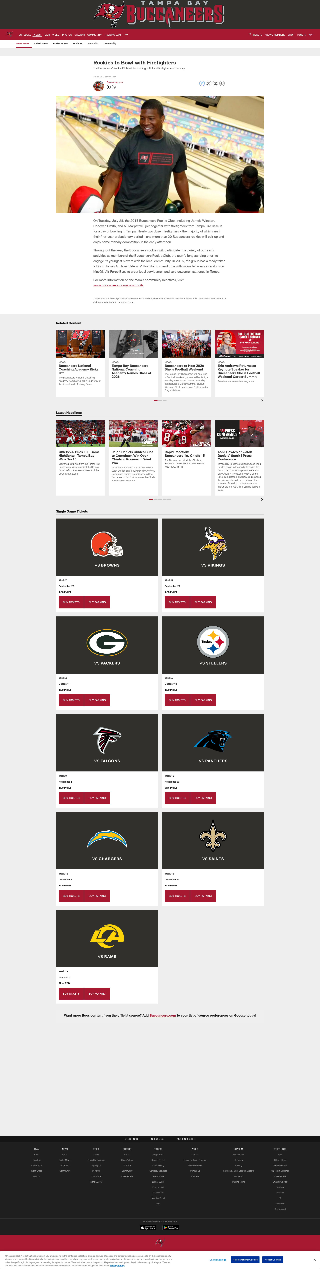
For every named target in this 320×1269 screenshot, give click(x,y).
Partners (195, 1176)
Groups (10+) (158, 1187)
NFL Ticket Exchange (280, 1171)
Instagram (280, 1203)
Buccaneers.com (115, 82)
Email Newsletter (280, 1182)
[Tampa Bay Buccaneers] (160, 1243)
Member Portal (158, 1198)
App (280, 1154)
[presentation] (262, 401)
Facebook (280, 1192)
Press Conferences (96, 1160)
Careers (195, 1154)
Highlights (96, 1165)
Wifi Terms (239, 1176)
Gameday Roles (195, 1165)
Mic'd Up (96, 1171)
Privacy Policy (117, 1265)
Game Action (127, 1160)
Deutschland (280, 1209)
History (36, 1176)
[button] (155, 400)
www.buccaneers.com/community (118, 285)
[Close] (314, 1259)
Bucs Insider (96, 1176)
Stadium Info (238, 1154)
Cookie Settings (218, 1259)
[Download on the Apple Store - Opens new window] (148, 1228)
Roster (37, 1154)
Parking (238, 1165)
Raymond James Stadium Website (238, 1171)
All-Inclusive (158, 1176)
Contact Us (195, 1171)
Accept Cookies (273, 1259)
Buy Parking (97, 602)
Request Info (158, 1192)
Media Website (280, 1165)
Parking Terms (238, 1182)
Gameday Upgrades (158, 1171)
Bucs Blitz (65, 1165)
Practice (127, 1165)
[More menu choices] (126, 34)
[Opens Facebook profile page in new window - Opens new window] (109, 87)
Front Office (36, 1171)
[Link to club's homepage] (9, 34)
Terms (158, 1203)
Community (65, 1171)
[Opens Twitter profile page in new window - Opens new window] (114, 87)
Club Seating (158, 1165)
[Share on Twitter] (208, 85)
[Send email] (215, 85)
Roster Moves (65, 1160)
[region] (160, 1260)
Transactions (36, 1165)
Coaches (36, 1160)
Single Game (158, 1154)
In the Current (96, 1182)
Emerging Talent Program (195, 1160)
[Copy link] (222, 83)
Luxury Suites (158, 1182)
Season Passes (158, 1160)
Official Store (280, 1160)
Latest (65, 1154)
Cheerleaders (127, 1176)
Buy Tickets (71, 602)
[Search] (250, 34)
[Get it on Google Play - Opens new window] (171, 1229)
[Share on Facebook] (202, 85)
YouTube (280, 1187)
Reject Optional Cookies (245, 1259)
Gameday (238, 1160)
